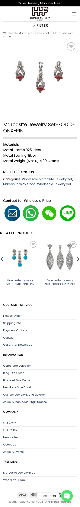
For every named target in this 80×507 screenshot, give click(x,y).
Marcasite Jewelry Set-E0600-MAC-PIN (60, 282)
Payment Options (15, 330)
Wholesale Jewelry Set (54, 184)
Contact (8, 338)
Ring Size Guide (14, 373)
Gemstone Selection (17, 366)
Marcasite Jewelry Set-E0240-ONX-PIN (20, 282)
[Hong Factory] (40, 13)
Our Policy (10, 430)
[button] (74, 14)
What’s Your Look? (15, 480)
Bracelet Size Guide (16, 380)
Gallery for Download (17, 345)
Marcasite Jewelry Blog (19, 473)
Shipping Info (12, 323)
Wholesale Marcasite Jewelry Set (26, 33)
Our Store (9, 423)
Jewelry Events (13, 452)
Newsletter (10, 437)
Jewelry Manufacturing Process (25, 402)
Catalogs (9, 444)
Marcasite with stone (19, 184)
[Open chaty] (67, 496)
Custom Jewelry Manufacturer (24, 395)
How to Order (12, 316)
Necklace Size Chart (17, 387)
